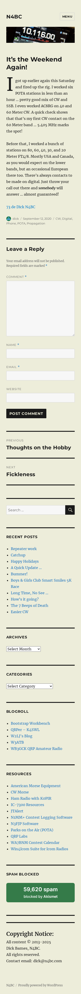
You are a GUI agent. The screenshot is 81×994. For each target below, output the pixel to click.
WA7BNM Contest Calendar (35, 842)
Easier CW (19, 612)
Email (13, 367)
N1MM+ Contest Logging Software (41, 817)
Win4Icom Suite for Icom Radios (39, 849)
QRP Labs (19, 836)
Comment (16, 277)
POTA (21, 223)
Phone (11, 223)
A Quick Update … (26, 567)
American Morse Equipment (36, 786)
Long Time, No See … (29, 593)
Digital (67, 218)
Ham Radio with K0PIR (31, 798)
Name (12, 345)
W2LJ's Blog (21, 736)
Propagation (36, 223)
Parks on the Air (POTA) (32, 830)
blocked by (46, 894)
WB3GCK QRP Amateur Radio (36, 748)
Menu (67, 16)
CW (58, 218)
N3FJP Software (24, 823)
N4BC (14, 17)
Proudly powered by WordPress (40, 985)
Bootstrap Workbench (30, 723)
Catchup (18, 555)
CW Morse (20, 792)
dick (16, 218)
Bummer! (19, 574)
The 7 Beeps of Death (29, 605)
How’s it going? (25, 599)
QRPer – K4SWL (25, 729)
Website (14, 389)
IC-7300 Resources (27, 804)
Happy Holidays (25, 561)
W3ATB (17, 742)
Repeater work (24, 548)
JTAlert (17, 811)
